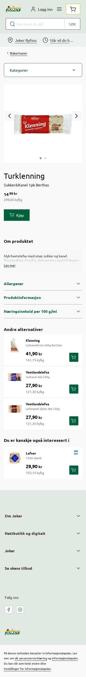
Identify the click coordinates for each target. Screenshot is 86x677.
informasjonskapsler (65, 658)
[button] (43, 70)
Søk (72, 24)
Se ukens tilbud (18, 568)
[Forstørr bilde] (43, 124)
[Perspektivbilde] (45, 158)
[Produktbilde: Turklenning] (41, 158)
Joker (10, 550)
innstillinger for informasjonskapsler (27, 669)
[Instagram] (20, 609)
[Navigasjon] (59, 9)
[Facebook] (8, 609)
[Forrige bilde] (9, 116)
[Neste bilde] (76, 116)
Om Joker (13, 515)
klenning (33, 340)
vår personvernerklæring (31, 658)
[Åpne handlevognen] (73, 9)
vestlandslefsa (37, 372)
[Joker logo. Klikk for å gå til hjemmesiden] (13, 9)
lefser (31, 453)
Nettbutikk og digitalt (25, 533)
